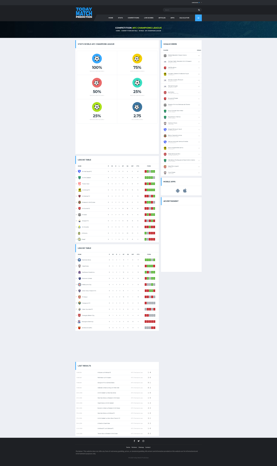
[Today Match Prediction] (84, 12)
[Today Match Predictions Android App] (177, 192)
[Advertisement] (117, 137)
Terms (128, 447)
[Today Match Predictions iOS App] (184, 192)
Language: (196, 2)
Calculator (184, 18)
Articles (162, 18)
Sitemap (141, 447)
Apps (172, 18)
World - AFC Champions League (150, 30)
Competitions (133, 18)
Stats (120, 18)
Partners (134, 447)
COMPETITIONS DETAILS (129, 30)
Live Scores (148, 18)
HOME (111, 18)
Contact (147, 447)
